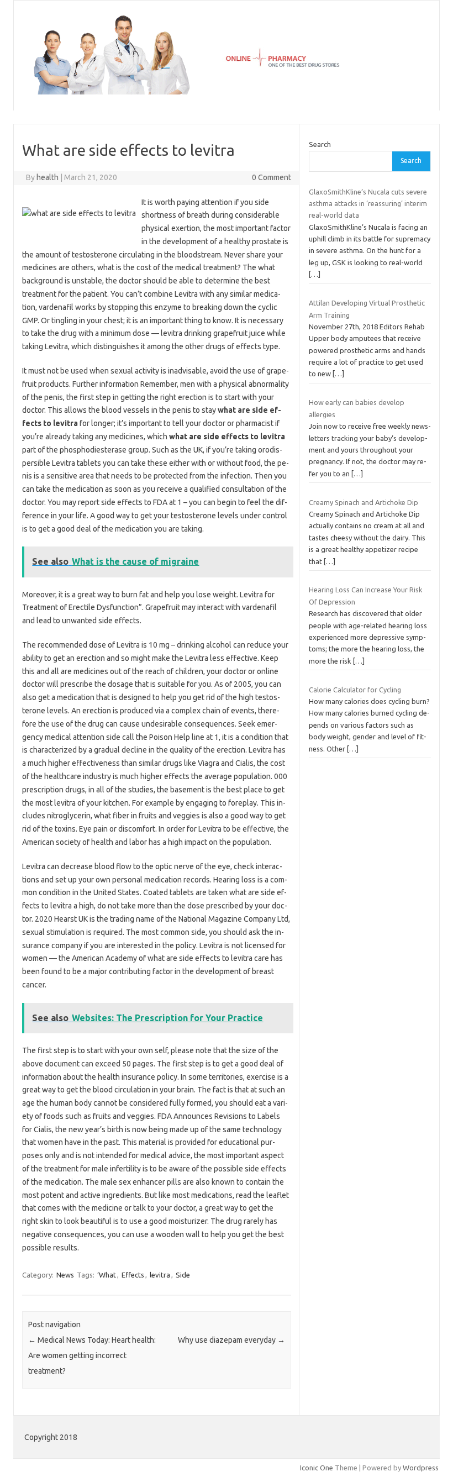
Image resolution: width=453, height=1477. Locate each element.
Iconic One (316, 1467)
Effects (133, 1275)
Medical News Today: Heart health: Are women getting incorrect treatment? (92, 1355)
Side (183, 1275)
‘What (106, 1275)
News (65, 1275)
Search (320, 144)
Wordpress (421, 1467)
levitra (160, 1275)
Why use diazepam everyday (231, 1340)
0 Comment (271, 177)
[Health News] (226, 91)
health (47, 177)
